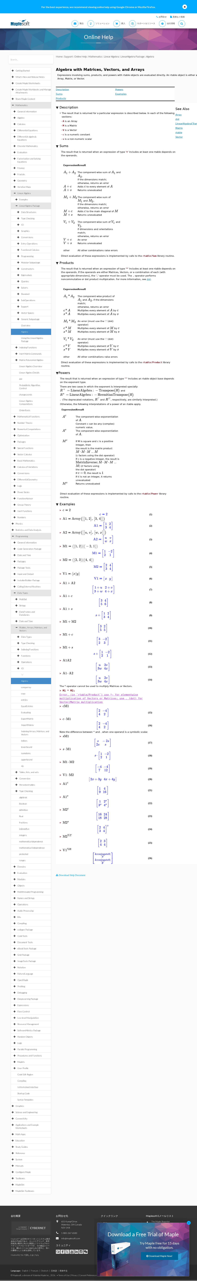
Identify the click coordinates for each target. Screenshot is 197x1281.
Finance (21, 168)
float (21, 816)
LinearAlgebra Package (29, 205)
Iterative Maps (24, 187)
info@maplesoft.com (70, 1238)
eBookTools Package (26, 948)
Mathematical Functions (28, 416)
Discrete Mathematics (27, 146)
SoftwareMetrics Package (29, 1030)
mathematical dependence (31, 841)
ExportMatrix (27, 718)
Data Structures (28, 212)
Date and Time (24, 555)
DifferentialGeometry (27, 479)
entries (24, 699)
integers (23, 835)
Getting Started (23, 70)
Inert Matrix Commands (30, 353)
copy (23, 693)
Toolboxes (20, 1178)
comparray (26, 687)
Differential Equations (27, 130)
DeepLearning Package (27, 999)
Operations (26, 662)
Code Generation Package (29, 548)
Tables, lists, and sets (29, 772)
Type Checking (27, 218)
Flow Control (23, 1011)
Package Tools (23, 567)
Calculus (21, 124)
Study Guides (22, 1147)
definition (23, 810)
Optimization (23, 435)
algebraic (23, 797)
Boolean (23, 803)
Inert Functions (24, 511)
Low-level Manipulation (28, 1017)
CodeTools (22, 936)
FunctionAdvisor (25, 498)
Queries (25, 281)
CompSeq (21, 1080)
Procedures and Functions (29, 1055)
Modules (21, 879)
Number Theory (24, 423)
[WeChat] (86, 1252)
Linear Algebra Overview (30, 366)
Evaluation (22, 152)
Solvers (24, 287)
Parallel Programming (27, 1049)
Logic (19, 486)
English (25, 1270)
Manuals (20, 1165)
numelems (26, 753)
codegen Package (25, 929)
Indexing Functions (28, 347)
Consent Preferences (88, 1275)
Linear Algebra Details (29, 372)
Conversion (24, 778)
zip (22, 766)
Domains (21, 866)
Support (24, 306)
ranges (22, 860)
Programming (27, 256)
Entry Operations (29, 243)
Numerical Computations (29, 429)
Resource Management (28, 1024)
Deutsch (44, 1270)
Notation (21, 967)
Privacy (74, 1275)
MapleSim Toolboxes (25, 1191)
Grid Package (23, 954)
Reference (20, 1153)
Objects (21, 885)
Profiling (21, 986)
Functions (25, 655)
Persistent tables (27, 784)
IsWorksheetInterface (27, 1087)
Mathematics (22, 105)
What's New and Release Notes (30, 77)
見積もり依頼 (179, 17)
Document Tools (25, 942)
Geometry (22, 180)
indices (24, 740)
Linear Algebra (24, 193)
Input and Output (25, 574)
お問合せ (163, 17)
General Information (27, 111)
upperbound (26, 759)
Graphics (25, 231)
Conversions (27, 237)
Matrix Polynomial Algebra (31, 360)
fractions (23, 822)
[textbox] (69, 172)
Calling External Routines (29, 586)
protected (23, 854)
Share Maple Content (25, 99)
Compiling (21, 923)
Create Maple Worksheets (28, 83)
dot (20, 379)
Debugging (22, 992)
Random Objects (25, 1036)
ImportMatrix (27, 725)
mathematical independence (32, 847)
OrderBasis (24, 410)
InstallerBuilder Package (28, 580)
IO (22, 224)
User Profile (22, 1068)
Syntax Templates (25, 1099)
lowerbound (26, 747)
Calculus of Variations (27, 467)
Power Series (23, 492)
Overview (25, 325)
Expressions (23, 1005)
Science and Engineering (26, 1112)
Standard (25, 294)
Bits (19, 917)
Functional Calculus (30, 250)
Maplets (21, 1062)
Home (59, 56)
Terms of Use (64, 1275)
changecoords (25, 394)
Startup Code (23, 1093)
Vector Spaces (27, 313)
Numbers (21, 517)
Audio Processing (25, 910)
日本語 (54, 1270)
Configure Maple (23, 1172)
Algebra (20, 117)
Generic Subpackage (30, 319)
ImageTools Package (26, 961)
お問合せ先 (62, 1215)
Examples (23, 199)
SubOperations (28, 300)
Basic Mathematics (26, 460)
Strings (22, 605)
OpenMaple (22, 980)
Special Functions (25, 448)
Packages (21, 441)
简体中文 (64, 1270)
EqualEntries (27, 706)
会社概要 (16, 1215)
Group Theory (24, 504)
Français (34, 1270)
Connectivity (21, 1118)
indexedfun (24, 829)
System (19, 1159)
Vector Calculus (24, 454)
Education (20, 1140)
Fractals (21, 174)
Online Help (80, 56)
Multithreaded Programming (30, 892)
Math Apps (21, 1134)
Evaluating (26, 712)
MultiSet (23, 599)
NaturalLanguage (25, 973)
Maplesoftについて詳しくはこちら (25, 1255)
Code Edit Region (25, 1074)
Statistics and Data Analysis (28, 530)
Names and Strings (26, 898)
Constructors (27, 268)
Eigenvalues (26, 275)
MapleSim (20, 1184)
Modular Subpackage (30, 262)
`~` (22, 674)
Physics (19, 523)
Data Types (22, 593)
